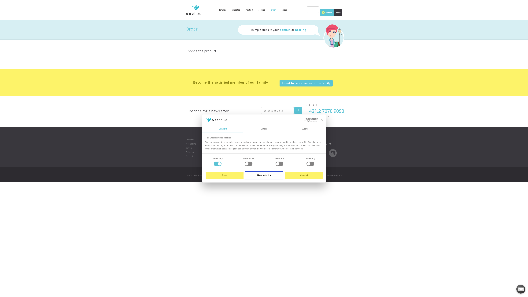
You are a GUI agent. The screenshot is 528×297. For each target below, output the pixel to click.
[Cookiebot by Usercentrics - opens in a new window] (306, 120)
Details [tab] (264, 129)
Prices (284, 10)
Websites (236, 10)
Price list (189, 156)
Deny (224, 175)
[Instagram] (333, 152)
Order (273, 10)
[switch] (248, 164)
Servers (261, 10)
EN (337, 12)
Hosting (249, 10)
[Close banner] (322, 120)
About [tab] (305, 129)
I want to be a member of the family (306, 83)
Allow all (303, 175)
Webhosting (191, 143)
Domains (222, 10)
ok (298, 110)
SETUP (328, 12)
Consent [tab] (223, 129)
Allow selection (264, 175)
